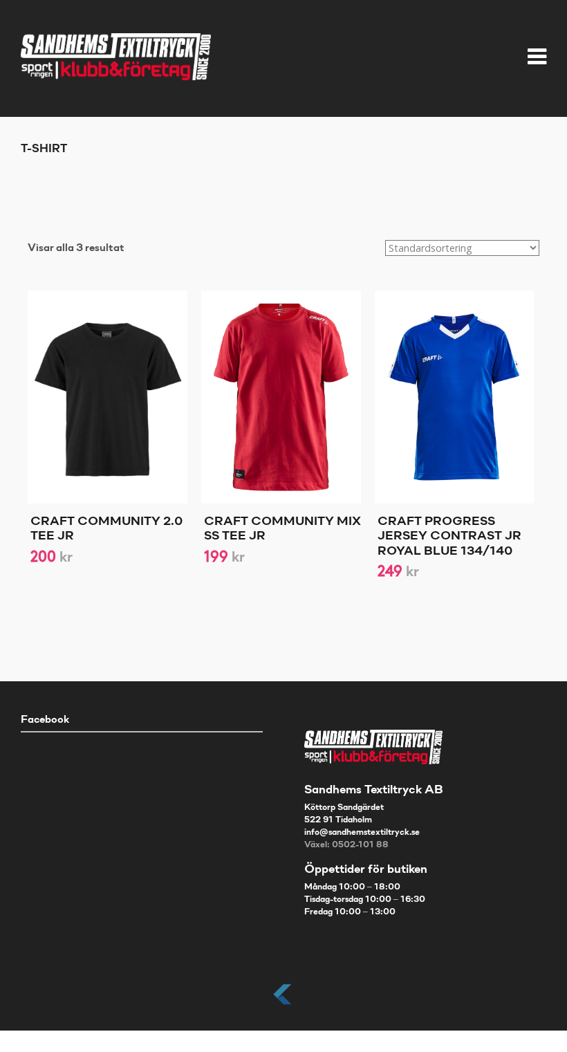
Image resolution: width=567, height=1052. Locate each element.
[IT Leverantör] (283, 1005)
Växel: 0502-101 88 (346, 845)
